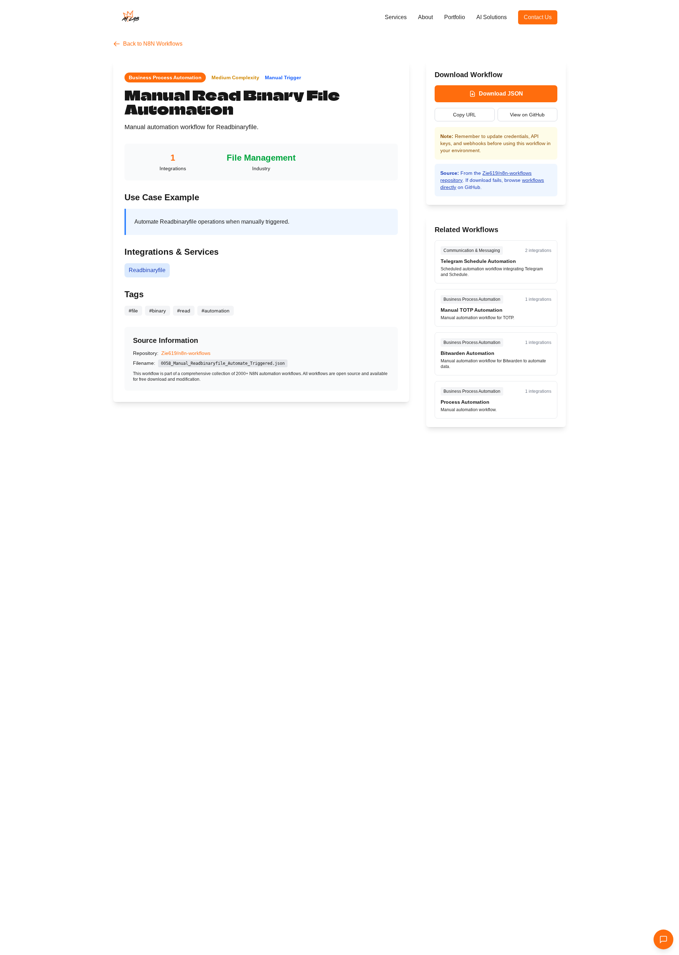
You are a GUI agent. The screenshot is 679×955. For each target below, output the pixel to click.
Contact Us (538, 17)
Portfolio (454, 17)
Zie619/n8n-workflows (185, 353)
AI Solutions (491, 17)
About (425, 17)
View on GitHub (527, 114)
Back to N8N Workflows (152, 44)
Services (396, 17)
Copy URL (464, 114)
